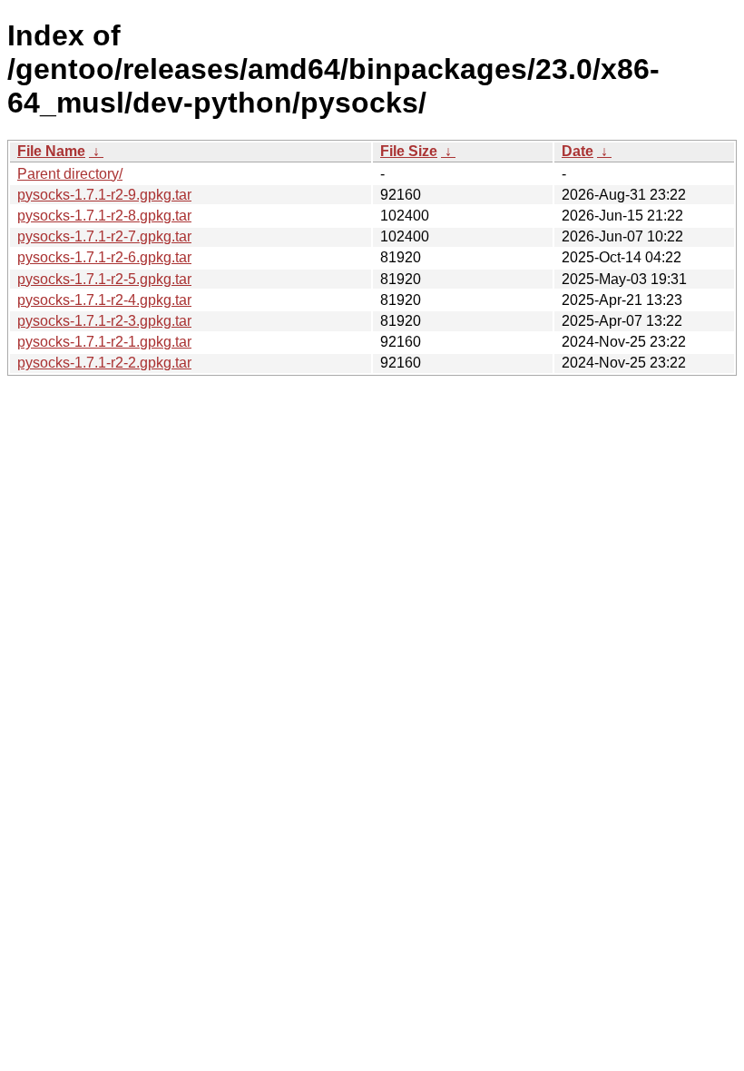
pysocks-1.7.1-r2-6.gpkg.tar (104, 257)
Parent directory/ (69, 174)
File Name (51, 151)
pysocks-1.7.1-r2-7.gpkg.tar (104, 236)
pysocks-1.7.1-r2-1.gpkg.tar (104, 341)
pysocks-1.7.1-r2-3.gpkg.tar (104, 321)
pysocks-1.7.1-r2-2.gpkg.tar (104, 362)
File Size (408, 151)
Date (577, 151)
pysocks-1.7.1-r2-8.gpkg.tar (104, 215)
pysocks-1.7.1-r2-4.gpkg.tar (104, 300)
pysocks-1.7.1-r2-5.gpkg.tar (104, 279)
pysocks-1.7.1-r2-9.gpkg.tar (104, 194)
